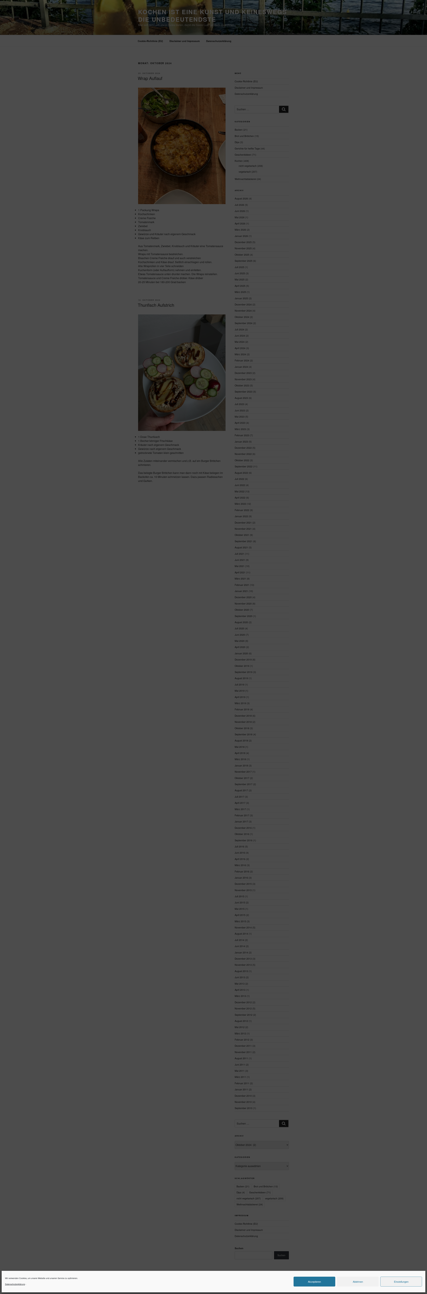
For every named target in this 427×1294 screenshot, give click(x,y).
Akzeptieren (314, 1281)
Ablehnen (358, 1281)
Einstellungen (401, 1281)
